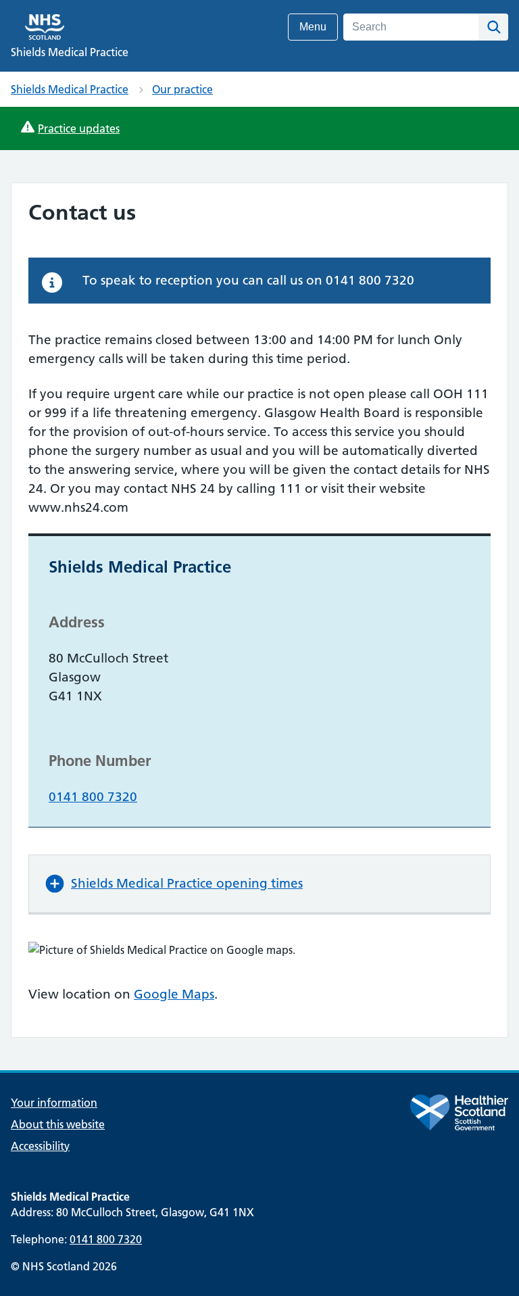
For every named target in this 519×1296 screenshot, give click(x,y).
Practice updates (79, 128)
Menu (312, 26)
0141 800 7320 (93, 797)
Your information (54, 1102)
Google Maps (174, 994)
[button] (259, 883)
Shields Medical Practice (69, 89)
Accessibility (40, 1146)
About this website (58, 1124)
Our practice (182, 89)
